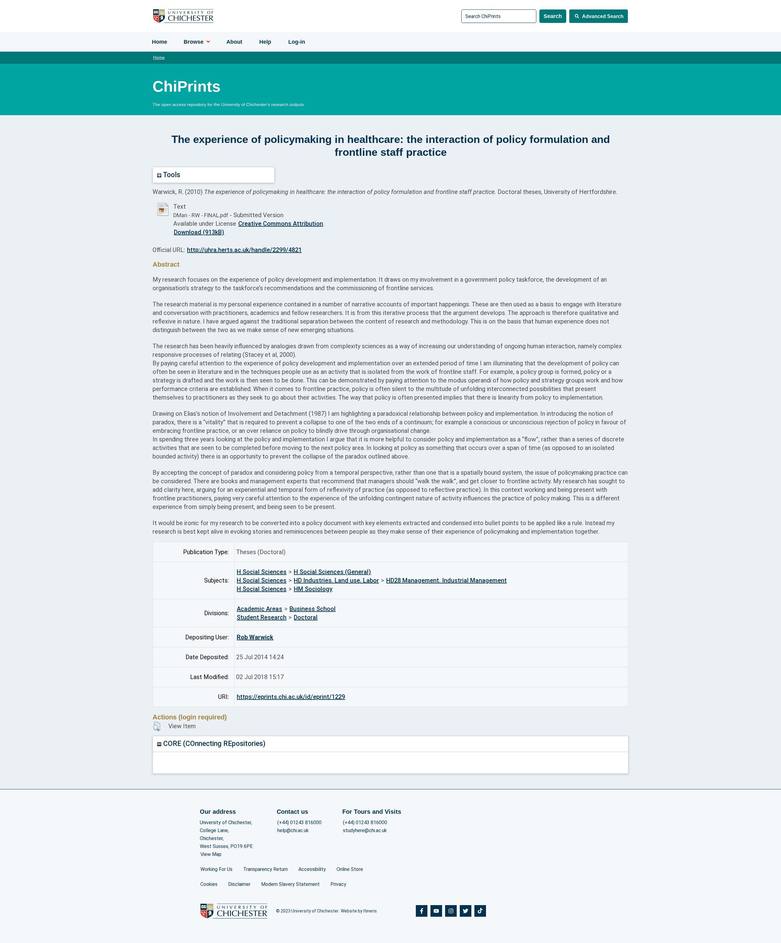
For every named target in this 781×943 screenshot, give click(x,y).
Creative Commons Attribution (280, 223)
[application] (206, 42)
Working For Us (216, 869)
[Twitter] (465, 911)
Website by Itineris (359, 910)
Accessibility (312, 869)
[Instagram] (451, 911)
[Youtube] (436, 911)
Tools (170, 175)
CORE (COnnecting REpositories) (213, 744)
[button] (156, 726)
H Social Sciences (261, 572)
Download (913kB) (199, 232)
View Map (210, 854)
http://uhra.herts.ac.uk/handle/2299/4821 (244, 250)
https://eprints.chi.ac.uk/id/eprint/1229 (291, 696)
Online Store (350, 869)
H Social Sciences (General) (332, 572)
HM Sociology (313, 589)
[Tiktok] (480, 911)
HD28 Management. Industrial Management (446, 580)
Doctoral (306, 617)
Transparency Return (265, 869)
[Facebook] (421, 911)
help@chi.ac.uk (293, 830)
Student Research (261, 617)
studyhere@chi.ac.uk (365, 830)
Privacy (338, 884)
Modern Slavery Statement (290, 884)
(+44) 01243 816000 (299, 822)
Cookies (209, 884)
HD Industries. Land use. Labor (336, 580)
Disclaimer (239, 884)
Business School (313, 608)
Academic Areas (259, 608)
